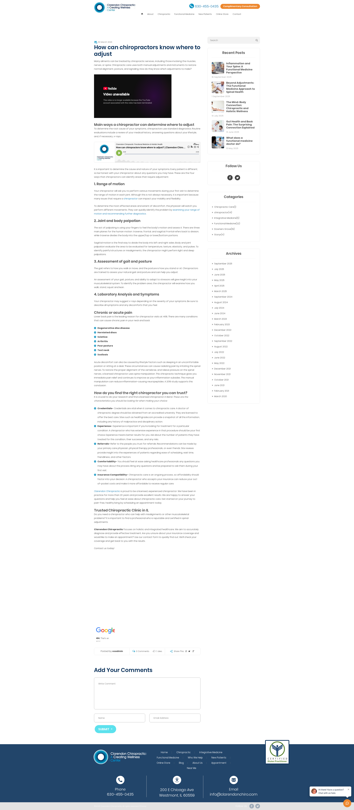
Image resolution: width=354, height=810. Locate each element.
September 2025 (223, 263)
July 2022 (219, 352)
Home (164, 752)
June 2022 (219, 357)
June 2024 (219, 313)
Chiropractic (164, 14)
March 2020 (220, 396)
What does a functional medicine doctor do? (239, 141)
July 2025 (219, 269)
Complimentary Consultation (240, 6)
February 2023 (222, 324)
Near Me (191, 768)
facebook (251, 806)
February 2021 (221, 390)
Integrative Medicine (210, 752)
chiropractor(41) (223, 212)
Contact (237, 14)
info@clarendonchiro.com (233, 794)
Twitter (257, 806)
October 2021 (221, 379)
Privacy (143, 806)
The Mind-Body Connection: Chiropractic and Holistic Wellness (237, 106)
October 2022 (221, 335)
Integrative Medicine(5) (226, 218)
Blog (181, 763)
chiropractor (131, 198)
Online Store (222, 14)
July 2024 (219, 307)
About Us (197, 763)
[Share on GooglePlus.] (193, 651)
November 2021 (222, 374)
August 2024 (221, 302)
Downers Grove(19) (224, 229)
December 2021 (222, 368)
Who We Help (195, 757)
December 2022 (222, 330)
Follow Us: (241, 806)
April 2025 (219, 285)
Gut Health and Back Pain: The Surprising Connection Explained (240, 124)
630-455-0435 (207, 6)
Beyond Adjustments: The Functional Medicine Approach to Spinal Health (240, 87)
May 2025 (219, 280)
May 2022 (219, 363)
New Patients (205, 14)
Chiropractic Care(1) (225, 207)
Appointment (218, 763)
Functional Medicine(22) (227, 223)
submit (103, 729)
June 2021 (219, 385)
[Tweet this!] (189, 651)
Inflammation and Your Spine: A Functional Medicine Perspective (239, 68)
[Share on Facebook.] (186, 651)
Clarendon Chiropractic (107, 491)
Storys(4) (219, 234)
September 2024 (223, 296)
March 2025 (220, 291)
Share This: (179, 651)
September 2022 (223, 341)
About (150, 14)
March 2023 (220, 319)
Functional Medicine (184, 14)
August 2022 (221, 346)
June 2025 (219, 274)
